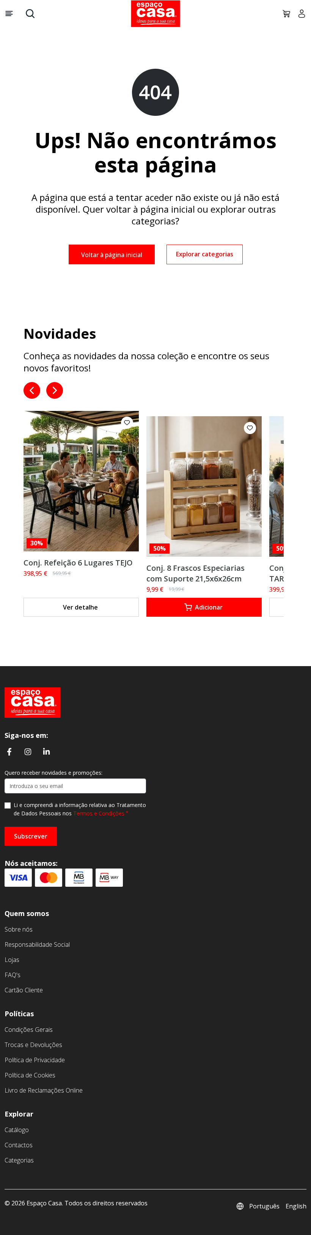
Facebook (9, 751)
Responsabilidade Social (37, 944)
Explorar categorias (204, 254)
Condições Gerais (29, 1029)
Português (264, 1206)
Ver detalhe (80, 607)
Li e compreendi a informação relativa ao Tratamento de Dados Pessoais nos (80, 809)
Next (54, 390)
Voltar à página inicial (111, 255)
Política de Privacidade (35, 1060)
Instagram (28, 751)
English (296, 1206)
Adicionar (209, 607)
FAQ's (12, 975)
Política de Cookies (30, 1075)
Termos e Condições (98, 813)
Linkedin (46, 751)
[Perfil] (298, 13)
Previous (32, 390)
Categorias (19, 1160)
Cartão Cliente (24, 990)
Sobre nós (19, 929)
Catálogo (17, 1130)
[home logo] (155, 13)
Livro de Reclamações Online (44, 1090)
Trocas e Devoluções (33, 1045)
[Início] (33, 702)
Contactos (19, 1145)
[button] (127, 423)
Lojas (12, 959)
